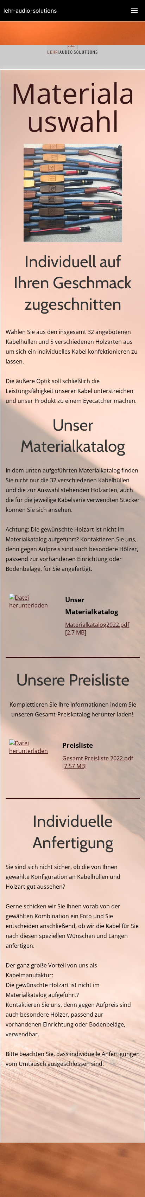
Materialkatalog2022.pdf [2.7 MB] (97, 628)
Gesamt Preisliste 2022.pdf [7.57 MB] (97, 762)
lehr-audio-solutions (30, 10)
